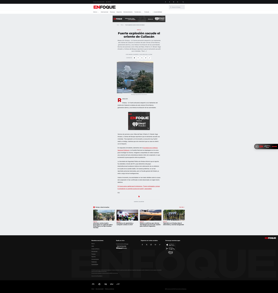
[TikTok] (159, 244)
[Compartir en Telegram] (145, 57)
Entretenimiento (128, 12)
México (95, 12)
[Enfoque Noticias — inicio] (104, 7)
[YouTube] (177, 2)
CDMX (93, 246)
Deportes (119, 12)
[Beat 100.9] (99, 284)
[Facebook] (165, 2)
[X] (169, 2)
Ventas (93, 289)
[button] (135, 77)
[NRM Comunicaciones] (93, 284)
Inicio (118, 24)
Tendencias (137, 12)
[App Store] (170, 244)
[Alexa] (170, 252)
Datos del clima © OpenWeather (97, 275)
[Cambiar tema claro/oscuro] (183, 2)
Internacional (104, 12)
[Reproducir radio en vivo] (257, 146)
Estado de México (95, 248)
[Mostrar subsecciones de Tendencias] (142, 12)
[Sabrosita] (118, 284)
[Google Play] (170, 248)
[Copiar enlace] (149, 57)
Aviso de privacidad (99, 289)
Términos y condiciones (109, 289)
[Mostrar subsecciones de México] (98, 12)
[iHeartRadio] (121, 247)
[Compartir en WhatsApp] (134, 57)
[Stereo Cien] (112, 284)
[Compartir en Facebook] (138, 57)
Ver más (181, 207)
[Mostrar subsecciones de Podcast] (150, 12)
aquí (127, 244)
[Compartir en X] (141, 57)
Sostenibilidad (158, 12)
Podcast (146, 12)
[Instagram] (173, 2)
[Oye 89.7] (105, 284)
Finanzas (112, 12)
